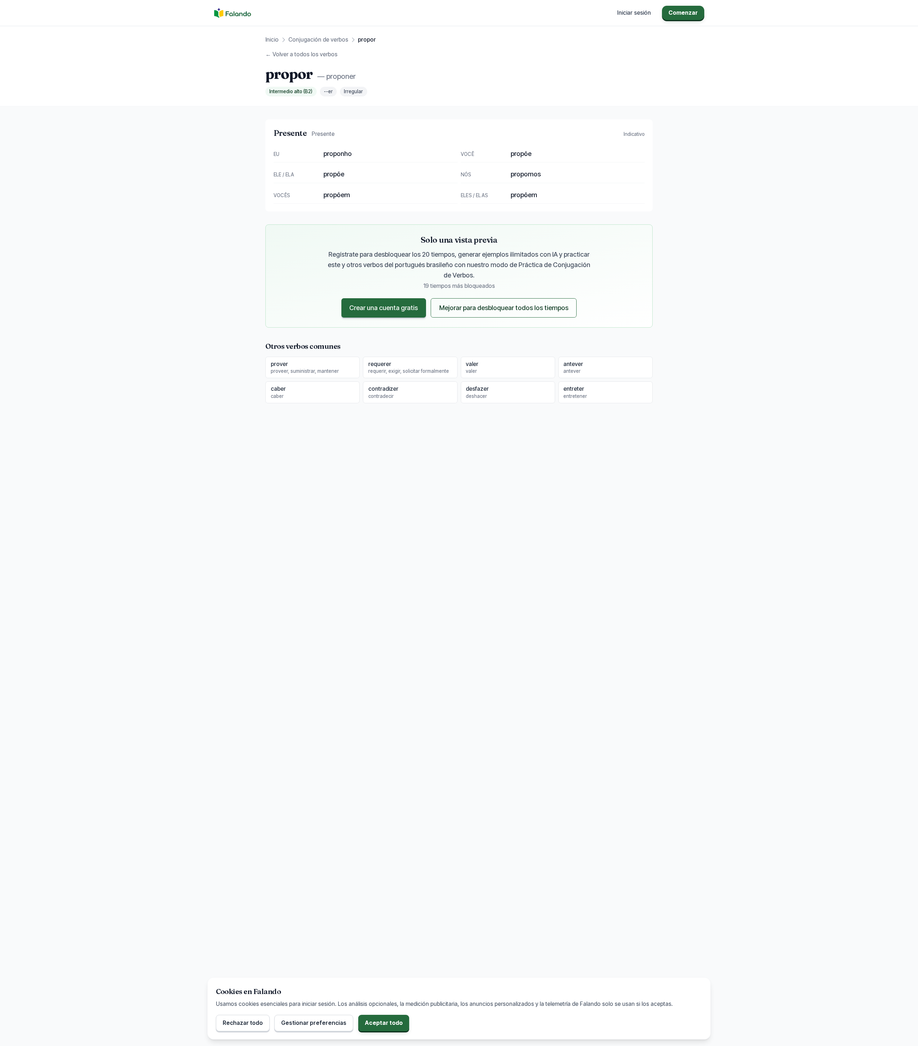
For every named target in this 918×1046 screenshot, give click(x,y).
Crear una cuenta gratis (383, 308)
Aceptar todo (384, 1022)
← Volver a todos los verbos (301, 54)
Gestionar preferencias (313, 1022)
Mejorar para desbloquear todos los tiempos (503, 308)
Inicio (272, 39)
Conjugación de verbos (318, 39)
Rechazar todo (243, 1022)
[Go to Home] (232, 12)
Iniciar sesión (634, 12)
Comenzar (683, 12)
